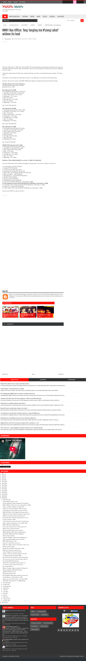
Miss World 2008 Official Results (11, 561)
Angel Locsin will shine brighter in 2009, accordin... (15, 508)
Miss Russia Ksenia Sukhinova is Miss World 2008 (15, 557)
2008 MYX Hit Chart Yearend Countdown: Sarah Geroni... (16, 514)
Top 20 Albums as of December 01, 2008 (13, 577)
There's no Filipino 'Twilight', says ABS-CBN (13, 507)
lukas (6, 610)
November (5, 582)
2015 (3, 485)
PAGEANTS (52, 16)
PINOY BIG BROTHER (14, 16)
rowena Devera (9, 639)
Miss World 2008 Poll (8, 566)
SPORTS (45, 16)
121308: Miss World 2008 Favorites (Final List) (14, 562)
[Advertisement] (33, 54)
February (5, 599)
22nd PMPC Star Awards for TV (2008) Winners (14, 580)
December (5, 499)
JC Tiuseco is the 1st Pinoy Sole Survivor (13, 564)
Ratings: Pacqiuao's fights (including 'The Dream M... (15, 568)
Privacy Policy (35, 614)
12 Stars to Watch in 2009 (9, 519)
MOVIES (32, 16)
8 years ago (21, 613)
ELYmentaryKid (48, 623)
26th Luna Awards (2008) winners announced (13, 539)
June (4, 591)
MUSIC (38, 16)
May (4, 593)
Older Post (61, 374)
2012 (3, 490)
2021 (3, 474)
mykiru (7, 646)
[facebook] (64, 2)
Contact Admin (41, 611)
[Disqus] (33, 350)
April (4, 595)
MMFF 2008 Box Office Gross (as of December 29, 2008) (17, 505)
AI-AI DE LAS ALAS (17, 38)
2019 (3, 478)
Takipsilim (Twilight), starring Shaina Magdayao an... (15, 537)
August (5, 588)
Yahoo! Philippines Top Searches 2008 (12, 552)
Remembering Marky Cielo (9, 573)
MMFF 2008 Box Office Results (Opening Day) (14, 532)
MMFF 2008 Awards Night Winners (11, 525)
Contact (15, 2)
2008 (3, 497)
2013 (3, 488)
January (5, 600)
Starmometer (34, 629)
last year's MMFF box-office (11, 191)
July (4, 589)
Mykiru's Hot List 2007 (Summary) (11, 528)
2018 (3, 479)
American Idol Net (36, 623)
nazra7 (7, 615)
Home (4, 2)
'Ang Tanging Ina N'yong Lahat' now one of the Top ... (15, 510)
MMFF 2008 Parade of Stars (10, 541)
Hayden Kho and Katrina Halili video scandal (13, 548)
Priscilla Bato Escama (11, 626)
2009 (3, 496)
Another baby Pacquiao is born (10, 501)
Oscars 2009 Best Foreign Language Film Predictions (16, 503)
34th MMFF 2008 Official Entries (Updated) (13, 534)
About (10, 2)
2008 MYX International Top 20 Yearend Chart (14, 516)
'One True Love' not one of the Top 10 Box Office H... (16, 559)
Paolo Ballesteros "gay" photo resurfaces (10, 613)
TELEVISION (25, 16)
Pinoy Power (44, 626)
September (6, 586)
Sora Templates (68, 656)
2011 (3, 492)
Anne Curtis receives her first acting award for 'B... (15, 526)
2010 (3, 494)
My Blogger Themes (78, 656)
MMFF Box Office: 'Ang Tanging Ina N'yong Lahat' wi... (16, 512)
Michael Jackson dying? (8, 546)
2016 (3, 483)
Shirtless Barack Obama (9, 535)
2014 (3, 487)
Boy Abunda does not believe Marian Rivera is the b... (16, 517)
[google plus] (81, 2)
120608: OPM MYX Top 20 (9, 571)
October (5, 584)
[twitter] (67, 2)
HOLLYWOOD (61, 16)
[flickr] (71, 2)
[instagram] (74, 2)
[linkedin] (78, 2)
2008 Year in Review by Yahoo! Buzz (12, 550)
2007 (3, 602)
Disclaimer (44, 614)
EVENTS (30, 38)
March (4, 597)
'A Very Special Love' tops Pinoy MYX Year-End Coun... (16, 521)
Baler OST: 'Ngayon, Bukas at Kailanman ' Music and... (16, 544)
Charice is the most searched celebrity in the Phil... (15, 553)
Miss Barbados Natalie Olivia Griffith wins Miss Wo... (16, 575)
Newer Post (5, 374)
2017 (3, 481)
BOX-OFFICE (25, 38)
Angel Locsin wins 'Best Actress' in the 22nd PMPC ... (16, 579)
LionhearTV (34, 626)
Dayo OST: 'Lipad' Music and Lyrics (11, 543)
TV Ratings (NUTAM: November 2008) (12, 555)
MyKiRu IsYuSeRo (15, 656)
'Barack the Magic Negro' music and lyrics (13, 530)
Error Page (22, 2)
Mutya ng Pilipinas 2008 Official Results (12, 570)
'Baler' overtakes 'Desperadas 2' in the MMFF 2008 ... (16, 523)
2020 (3, 476)
